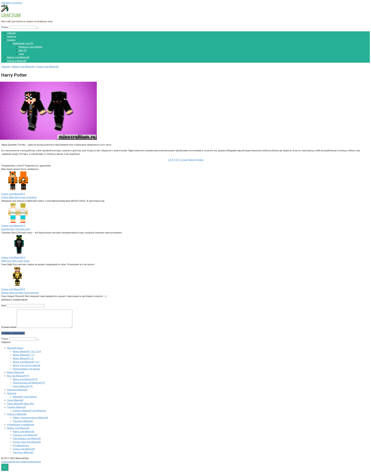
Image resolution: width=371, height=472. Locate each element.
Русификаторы (21, 445)
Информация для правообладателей (21, 461)
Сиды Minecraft (15, 400)
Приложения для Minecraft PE (29, 382)
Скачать (11, 40)
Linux (21, 54)
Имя (3, 305)
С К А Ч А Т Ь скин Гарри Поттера (185, 159)
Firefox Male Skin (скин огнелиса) (19, 197)
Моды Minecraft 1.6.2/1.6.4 (27, 351)
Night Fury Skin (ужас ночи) (15, 261)
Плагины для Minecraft (25, 435)
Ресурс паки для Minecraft (27, 442)
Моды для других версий (26, 365)
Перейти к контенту (11, 2)
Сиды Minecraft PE (23, 386)
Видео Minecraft (15, 372)
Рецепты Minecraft (23, 421)
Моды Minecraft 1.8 (23, 358)
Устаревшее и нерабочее (20, 424)
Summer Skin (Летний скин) (15, 229)
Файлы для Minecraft (18, 57)
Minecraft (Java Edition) (25, 396)
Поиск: (5, 27)
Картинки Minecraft (17, 389)
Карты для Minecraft (23, 431)
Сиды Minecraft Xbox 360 (20, 403)
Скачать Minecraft (16, 407)
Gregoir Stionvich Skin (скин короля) (20, 292)
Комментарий (8, 327)
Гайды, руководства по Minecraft (30, 417)
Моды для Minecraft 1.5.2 (26, 362)
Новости (11, 36)
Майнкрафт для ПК (23, 43)
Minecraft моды (15, 348)
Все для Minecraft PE (18, 375)
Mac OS (23, 50)
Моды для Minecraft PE (25, 379)
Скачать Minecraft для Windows (29, 410)
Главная (11, 33)
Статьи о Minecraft (16, 60)
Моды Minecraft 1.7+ (23, 355)
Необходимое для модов (26, 369)
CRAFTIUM (11, 15)
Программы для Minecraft (27, 438)
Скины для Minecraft (24, 449)
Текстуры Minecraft (23, 452)
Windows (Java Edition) (30, 47)
